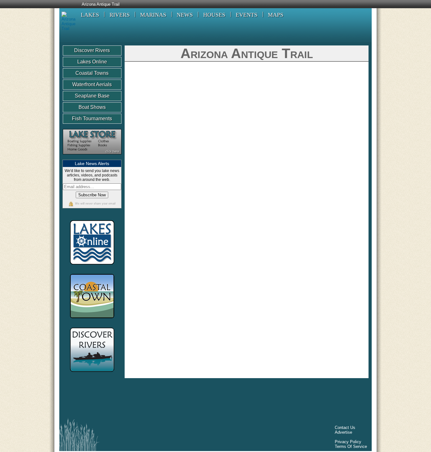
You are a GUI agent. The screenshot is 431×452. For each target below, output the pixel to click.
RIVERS (119, 15)
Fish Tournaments (92, 118)
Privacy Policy (348, 441)
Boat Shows (92, 107)
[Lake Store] (92, 157)
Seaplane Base (92, 95)
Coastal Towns (92, 73)
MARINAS (153, 15)
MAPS (275, 15)
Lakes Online (92, 61)
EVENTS (246, 15)
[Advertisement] (177, 399)
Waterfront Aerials (92, 84)
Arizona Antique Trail (101, 4)
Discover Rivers (92, 50)
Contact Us (345, 427)
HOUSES (214, 15)
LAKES (90, 15)
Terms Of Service (351, 446)
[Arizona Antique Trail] (67, 28)
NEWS (185, 15)
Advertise (343, 432)
